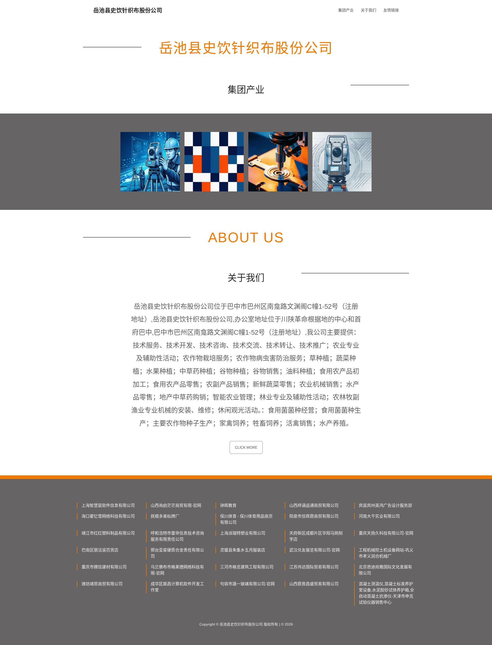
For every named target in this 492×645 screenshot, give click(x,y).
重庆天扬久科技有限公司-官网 (386, 533)
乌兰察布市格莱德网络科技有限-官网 (177, 570)
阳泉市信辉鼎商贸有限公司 (314, 516)
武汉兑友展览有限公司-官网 (314, 550)
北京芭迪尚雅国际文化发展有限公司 (385, 570)
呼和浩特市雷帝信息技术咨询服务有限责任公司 (177, 536)
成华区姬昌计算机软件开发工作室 (177, 587)
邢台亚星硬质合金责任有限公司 (177, 553)
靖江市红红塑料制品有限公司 (108, 533)
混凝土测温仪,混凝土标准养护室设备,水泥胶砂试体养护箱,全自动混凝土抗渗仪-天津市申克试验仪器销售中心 (386, 593)
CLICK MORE (246, 447)
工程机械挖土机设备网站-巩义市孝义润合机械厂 (386, 553)
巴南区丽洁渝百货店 (99, 550)
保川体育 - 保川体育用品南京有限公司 (246, 519)
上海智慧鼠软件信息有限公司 (108, 505)
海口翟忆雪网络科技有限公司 (108, 516)
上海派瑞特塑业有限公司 (242, 533)
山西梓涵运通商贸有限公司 (314, 505)
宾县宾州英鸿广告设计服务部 (385, 505)
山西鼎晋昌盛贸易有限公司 (314, 584)
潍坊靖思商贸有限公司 (101, 584)
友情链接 (391, 10)
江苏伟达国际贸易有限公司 (314, 567)
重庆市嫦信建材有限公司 (104, 567)
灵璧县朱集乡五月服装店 (242, 550)
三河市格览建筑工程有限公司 (246, 567)
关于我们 (368, 10)
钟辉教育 (228, 505)
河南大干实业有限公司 (379, 516)
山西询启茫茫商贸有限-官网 (176, 505)
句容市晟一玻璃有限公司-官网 (247, 584)
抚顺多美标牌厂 (165, 516)
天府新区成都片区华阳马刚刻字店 (316, 536)
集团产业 (346, 10)
